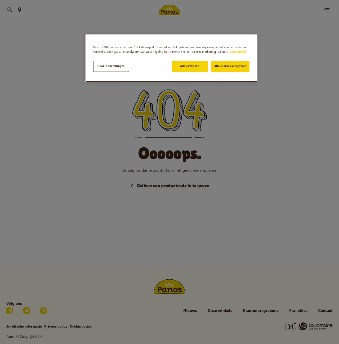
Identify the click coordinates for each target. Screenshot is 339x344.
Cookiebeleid (238, 52)
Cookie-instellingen (111, 66)
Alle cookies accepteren (230, 66)
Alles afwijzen (189, 66)
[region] (171, 58)
